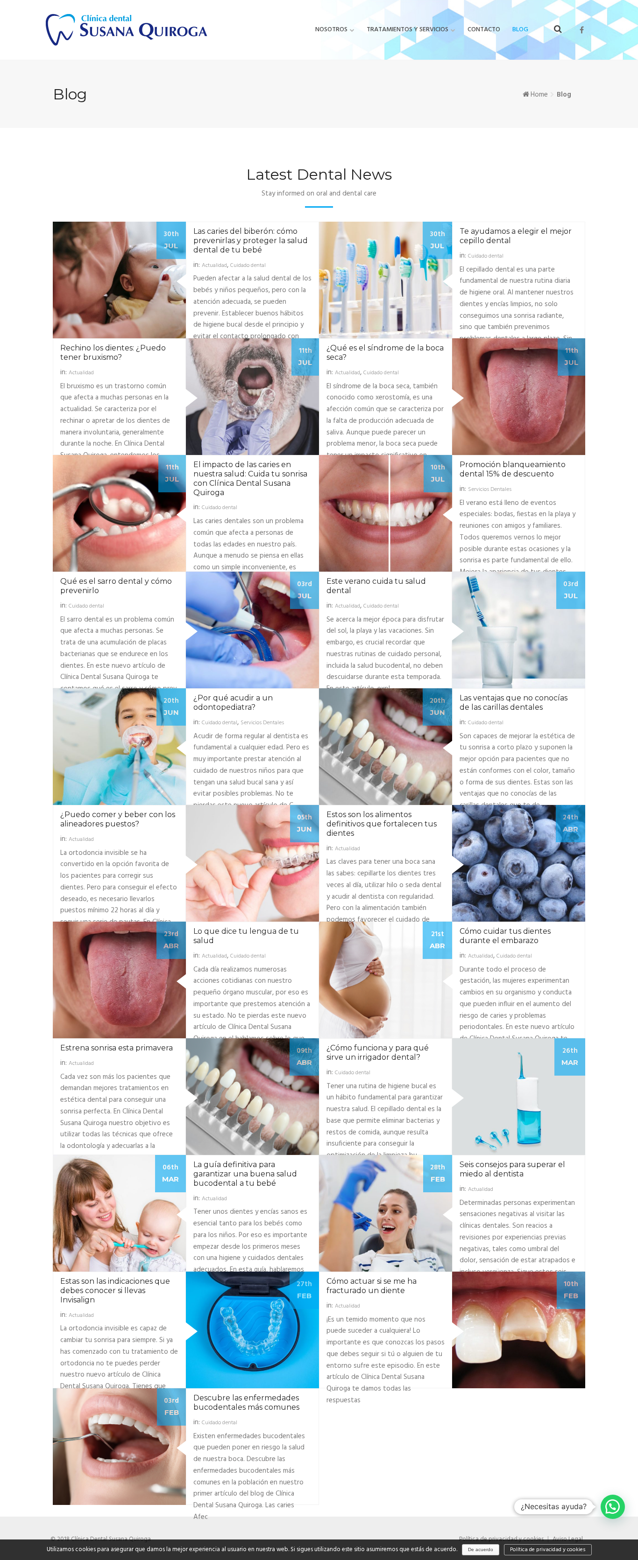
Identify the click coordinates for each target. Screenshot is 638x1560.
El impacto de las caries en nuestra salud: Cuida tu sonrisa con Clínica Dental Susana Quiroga (250, 478)
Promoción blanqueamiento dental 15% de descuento (513, 469)
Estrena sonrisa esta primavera (116, 1047)
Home (539, 94)
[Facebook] (582, 30)
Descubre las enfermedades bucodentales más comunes (246, 1402)
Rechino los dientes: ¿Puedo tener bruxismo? (113, 352)
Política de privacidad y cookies (548, 1549)
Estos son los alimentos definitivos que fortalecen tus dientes (381, 824)
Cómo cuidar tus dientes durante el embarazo (505, 936)
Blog (520, 29)
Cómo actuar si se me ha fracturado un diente (371, 1286)
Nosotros (331, 29)
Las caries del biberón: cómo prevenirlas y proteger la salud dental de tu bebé (250, 240)
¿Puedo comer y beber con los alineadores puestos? (117, 819)
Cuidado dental (248, 265)
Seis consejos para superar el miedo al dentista (512, 1169)
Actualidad (214, 265)
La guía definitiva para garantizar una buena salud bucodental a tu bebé (245, 1174)
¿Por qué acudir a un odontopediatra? (233, 702)
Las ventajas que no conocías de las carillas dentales (513, 702)
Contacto (484, 29)
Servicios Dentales (489, 489)
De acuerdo (480, 1549)
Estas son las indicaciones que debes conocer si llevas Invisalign (115, 1290)
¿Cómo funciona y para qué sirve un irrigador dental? (377, 1052)
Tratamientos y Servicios (407, 29)
